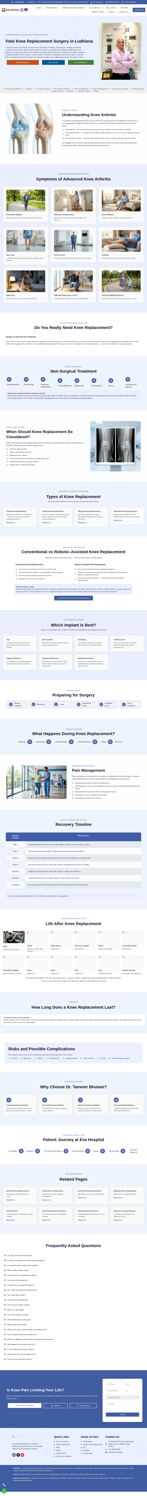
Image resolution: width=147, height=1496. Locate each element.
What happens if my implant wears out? (21, 1344)
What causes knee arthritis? (17, 1325)
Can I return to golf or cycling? (17, 1315)
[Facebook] (14, 1455)
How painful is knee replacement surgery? (22, 1275)
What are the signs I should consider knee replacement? (27, 1329)
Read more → (11, 1200)
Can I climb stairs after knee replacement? (22, 1290)
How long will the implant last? (17, 1300)
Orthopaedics (51, 8)
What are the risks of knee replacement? (21, 1354)
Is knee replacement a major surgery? (20, 1349)
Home (39, 8)
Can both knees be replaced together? (20, 1285)
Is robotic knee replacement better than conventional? (26, 1260)
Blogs (111, 12)
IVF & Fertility (95, 8)
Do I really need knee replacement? (19, 1255)
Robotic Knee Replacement (73, 8)
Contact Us (123, 12)
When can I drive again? (15, 1310)
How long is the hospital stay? (17, 1280)
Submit (122, 1414)
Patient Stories (98, 12)
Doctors (124, 8)
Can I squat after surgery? (16, 1295)
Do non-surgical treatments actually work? (22, 1334)
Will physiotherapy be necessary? (19, 1320)
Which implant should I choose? (18, 1270)
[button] (73, 1255)
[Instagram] (18, 1455)
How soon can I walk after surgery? (19, 1359)
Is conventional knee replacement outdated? (22, 1265)
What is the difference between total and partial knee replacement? (30, 1339)
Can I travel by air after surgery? (18, 1305)
